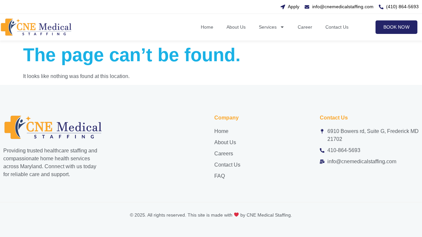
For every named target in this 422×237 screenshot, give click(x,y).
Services (268, 27)
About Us (236, 27)
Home (207, 27)
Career (305, 27)
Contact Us (336, 27)
